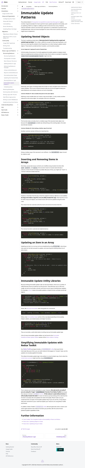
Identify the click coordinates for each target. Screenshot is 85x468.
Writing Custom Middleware (10, 99)
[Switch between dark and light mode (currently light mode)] (73, 2)
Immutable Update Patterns (9, 83)
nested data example (26, 358)
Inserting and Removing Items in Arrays (76, 10)
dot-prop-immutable (32, 308)
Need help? (68, 2)
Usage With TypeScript (9, 43)
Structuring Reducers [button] (8, 53)
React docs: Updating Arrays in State (32, 423)
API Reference (9, 456)
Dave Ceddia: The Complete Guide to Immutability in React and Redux (41, 419)
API (43, 2)
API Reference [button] (5, 112)
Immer (30, 290)
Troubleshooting (7, 48)
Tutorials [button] (3, 8)
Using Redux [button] (4, 11)
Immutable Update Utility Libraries (76, 17)
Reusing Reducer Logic (10, 80)
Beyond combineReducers (11, 72)
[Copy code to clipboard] (66, 60)
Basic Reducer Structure (10, 61)
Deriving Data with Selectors (10, 92)
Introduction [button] (4, 6)
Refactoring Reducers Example (9, 66)
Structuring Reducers (9, 56)
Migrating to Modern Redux (10, 34)
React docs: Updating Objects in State (33, 421)
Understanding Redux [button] (7, 105)
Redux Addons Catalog (52, 337)
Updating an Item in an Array (76, 13)
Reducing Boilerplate (8, 89)
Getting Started (22, 2)
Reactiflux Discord (35, 447)
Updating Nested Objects (76, 7)
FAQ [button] (2, 107)
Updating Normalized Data (11, 78)
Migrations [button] (5, 31)
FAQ (47, 2)
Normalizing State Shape (10, 75)
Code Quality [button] (5, 40)
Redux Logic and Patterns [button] (9, 51)
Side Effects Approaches (9, 97)
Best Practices (53, 2)
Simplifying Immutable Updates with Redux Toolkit (77, 20)
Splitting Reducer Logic (10, 63)
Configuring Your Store (9, 19)
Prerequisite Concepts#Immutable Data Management (46, 22)
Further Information (75, 23)
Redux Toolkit (27, 349)
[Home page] (22, 6)
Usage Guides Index (7, 13)
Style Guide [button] (4, 110)
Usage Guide (37, 2)
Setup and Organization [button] (8, 16)
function (39, 394)
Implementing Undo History (10, 102)
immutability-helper (32, 317)
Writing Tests (6, 45)
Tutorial (30, 2)
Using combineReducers (10, 70)
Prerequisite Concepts (10, 58)
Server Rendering (7, 26)
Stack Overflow (35, 449)
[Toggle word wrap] (63, 102)
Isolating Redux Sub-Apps (10, 29)
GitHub (60, 2)
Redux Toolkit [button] (4, 115)
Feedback (33, 451)
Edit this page (26, 429)
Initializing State (8, 87)
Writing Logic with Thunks (10, 94)
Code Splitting (6, 24)
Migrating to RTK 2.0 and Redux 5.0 (9, 37)
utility (48, 349)
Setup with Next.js (8, 21)
